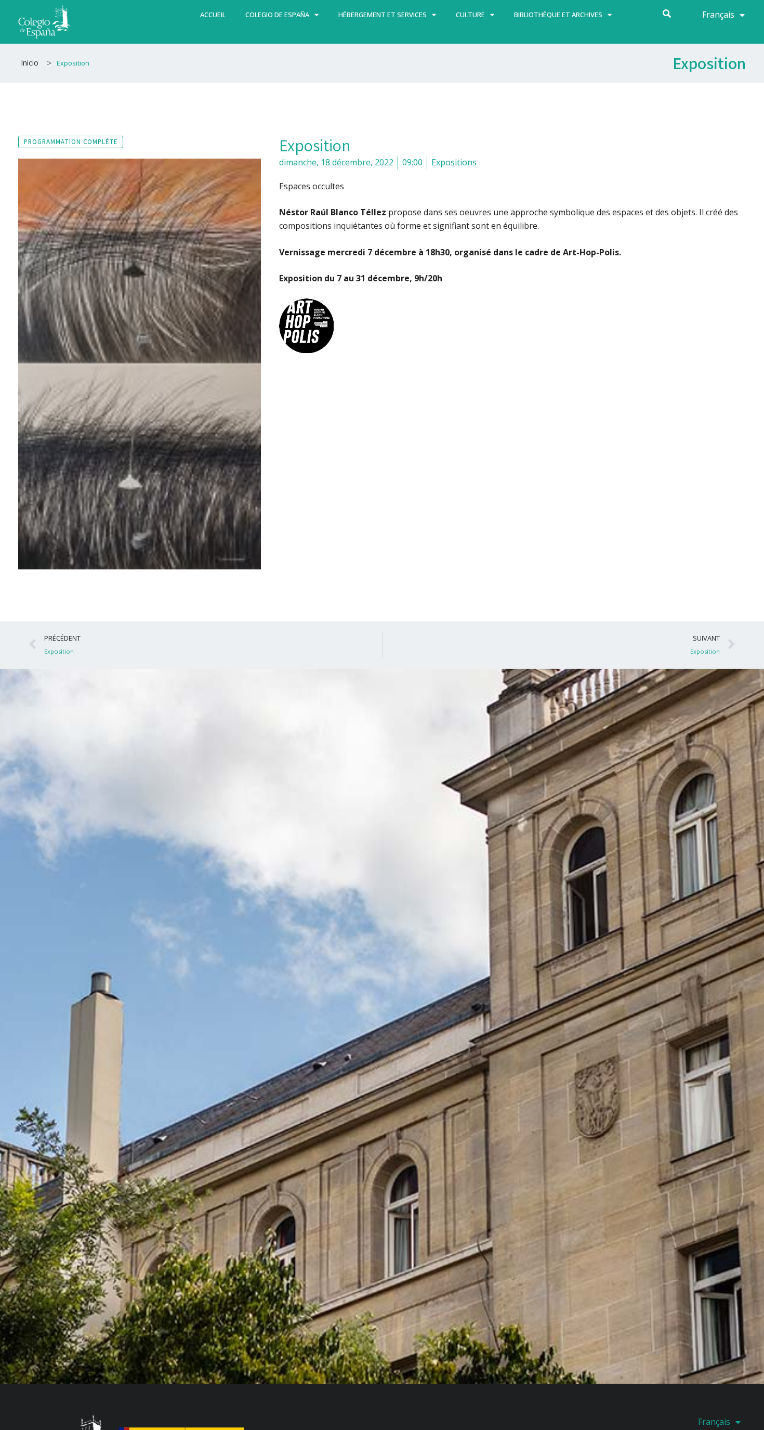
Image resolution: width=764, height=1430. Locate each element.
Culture (470, 14)
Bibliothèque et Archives (558, 14)
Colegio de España (277, 14)
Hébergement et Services (382, 14)
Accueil (213, 14)
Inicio (29, 63)
